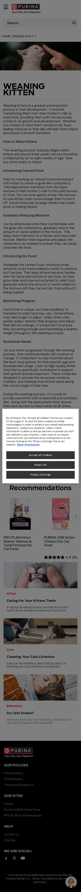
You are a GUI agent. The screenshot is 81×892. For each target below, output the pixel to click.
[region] (40, 446)
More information (28, 444)
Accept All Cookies (40, 455)
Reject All (40, 465)
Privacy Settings (40, 474)
